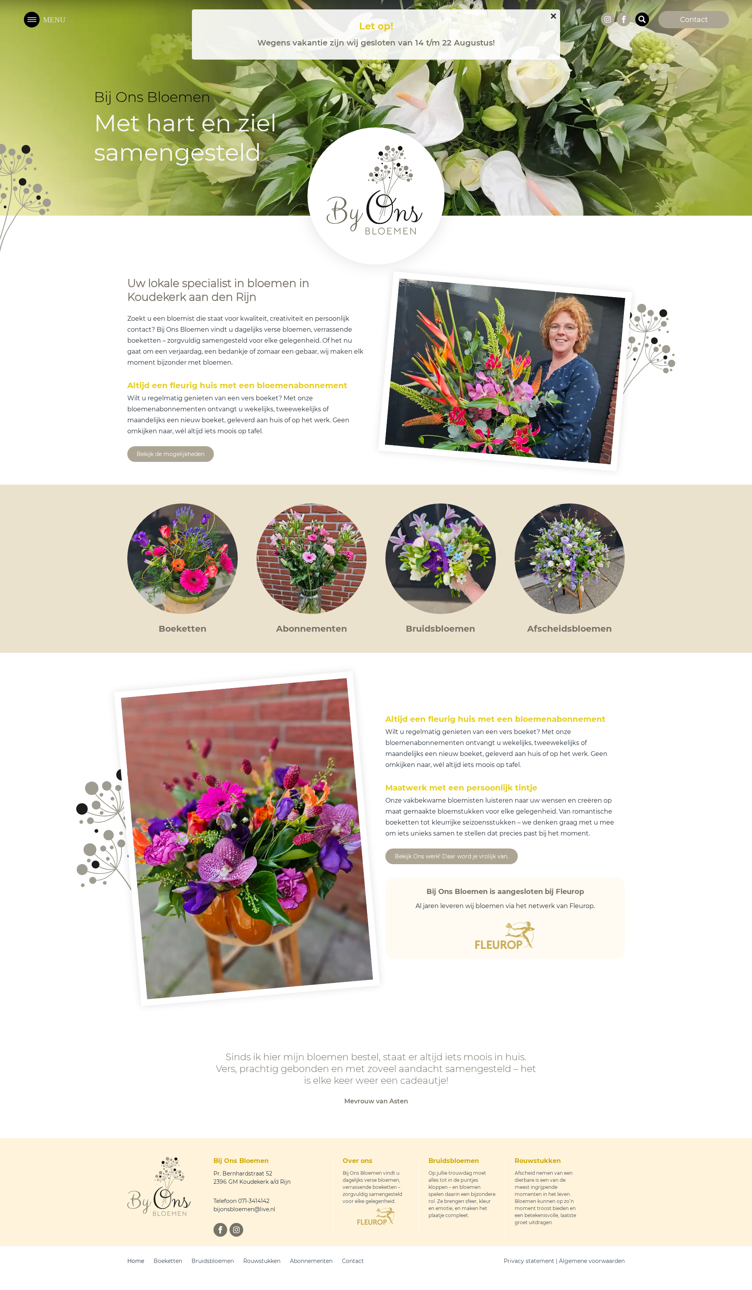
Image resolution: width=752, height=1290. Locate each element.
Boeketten (168, 1261)
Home (135, 1261)
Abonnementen (311, 1261)
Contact (353, 1261)
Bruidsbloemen (213, 1261)
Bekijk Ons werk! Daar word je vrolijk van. (451, 856)
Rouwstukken (261, 1261)
